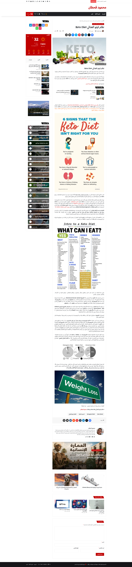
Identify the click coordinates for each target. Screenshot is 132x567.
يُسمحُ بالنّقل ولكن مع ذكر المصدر (80, 564)
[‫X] (91, 437)
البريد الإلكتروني (101, 548)
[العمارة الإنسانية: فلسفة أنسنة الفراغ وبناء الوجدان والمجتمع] (45, 73)
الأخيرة (47, 60)
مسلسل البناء (92, 96)
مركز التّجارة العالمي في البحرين (92, 84)
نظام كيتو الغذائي (72, 414)
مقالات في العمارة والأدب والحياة (95, 21)
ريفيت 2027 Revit (37, 83)
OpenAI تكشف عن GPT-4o (64, 509)
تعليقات (30, 60)
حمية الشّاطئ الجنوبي (82, 78)
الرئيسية (103, 14)
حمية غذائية (81, 414)
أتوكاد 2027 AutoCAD (36, 90)
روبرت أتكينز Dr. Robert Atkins (62, 207)
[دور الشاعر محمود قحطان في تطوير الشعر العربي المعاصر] (96, 504)
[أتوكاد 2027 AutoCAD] (45, 92)
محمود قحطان (99, 31)
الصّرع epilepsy (74, 202)
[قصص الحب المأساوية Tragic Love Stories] (100, 92)
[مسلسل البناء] (100, 98)
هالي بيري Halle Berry (93, 105)
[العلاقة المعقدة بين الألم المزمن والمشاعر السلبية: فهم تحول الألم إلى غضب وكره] (74, 92)
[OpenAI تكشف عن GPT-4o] (62, 504)
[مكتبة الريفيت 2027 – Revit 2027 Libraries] (45, 79)
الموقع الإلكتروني (76, 548)
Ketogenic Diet (90, 414)
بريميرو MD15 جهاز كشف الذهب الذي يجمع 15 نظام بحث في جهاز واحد (34, 66)
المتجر (92, 14)
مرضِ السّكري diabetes (78, 203)
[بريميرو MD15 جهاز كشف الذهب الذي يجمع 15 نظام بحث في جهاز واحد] (45, 67)
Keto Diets (99, 414)
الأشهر (39, 60)
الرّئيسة (102, 21)
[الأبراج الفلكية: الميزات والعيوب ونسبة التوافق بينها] (79, 504)
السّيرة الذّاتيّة (97, 14)
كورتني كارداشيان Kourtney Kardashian (77, 105)
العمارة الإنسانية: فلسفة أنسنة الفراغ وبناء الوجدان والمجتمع (89, 456)
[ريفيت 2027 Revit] (45, 85)
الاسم (103, 542)
